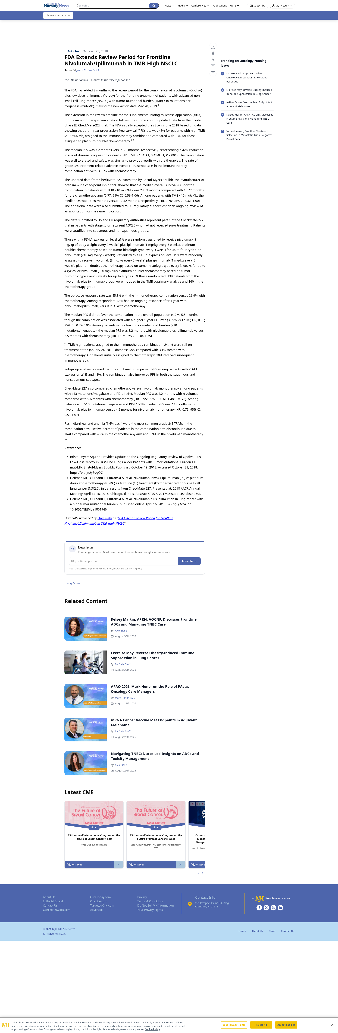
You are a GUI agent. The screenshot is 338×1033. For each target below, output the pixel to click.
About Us (49, 897)
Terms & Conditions (150, 901)
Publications (219, 5)
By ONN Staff (122, 664)
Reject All (261, 1024)
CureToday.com (100, 897)
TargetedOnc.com (102, 905)
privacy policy (135, 568)
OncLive (103, 518)
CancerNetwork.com (56, 910)
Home (242, 931)
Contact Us (50, 905)
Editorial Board (53, 901)
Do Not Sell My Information (155, 905)
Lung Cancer (73, 583)
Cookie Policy (152, 1029)
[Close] (332, 1025)
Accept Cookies (286, 1024)
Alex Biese (121, 630)
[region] (169, 1025)
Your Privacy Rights (150, 910)
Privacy (142, 897)
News (168, 5)
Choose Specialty (56, 15)
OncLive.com (98, 901)
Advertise (96, 910)
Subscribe (187, 561)
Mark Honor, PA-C (125, 697)
